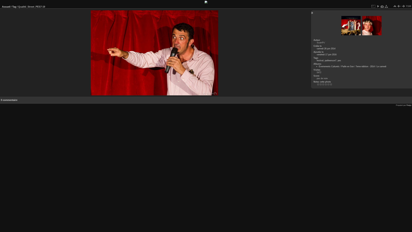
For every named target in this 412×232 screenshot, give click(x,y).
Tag (14, 6)
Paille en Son (347, 66)
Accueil (6, 6)
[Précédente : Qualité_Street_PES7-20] (399, 6)
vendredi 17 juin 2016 (327, 54)
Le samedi (381, 66)
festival (320, 60)
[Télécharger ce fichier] (386, 6)
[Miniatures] (395, 6)
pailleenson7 (330, 60)
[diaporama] (378, 6)
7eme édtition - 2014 (365, 66)
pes (339, 60)
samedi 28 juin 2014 (326, 48)
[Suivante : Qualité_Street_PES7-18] (403, 6)
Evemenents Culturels (329, 66)
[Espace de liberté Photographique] (206, 2)
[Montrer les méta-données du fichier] (382, 6)
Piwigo (408, 105)
